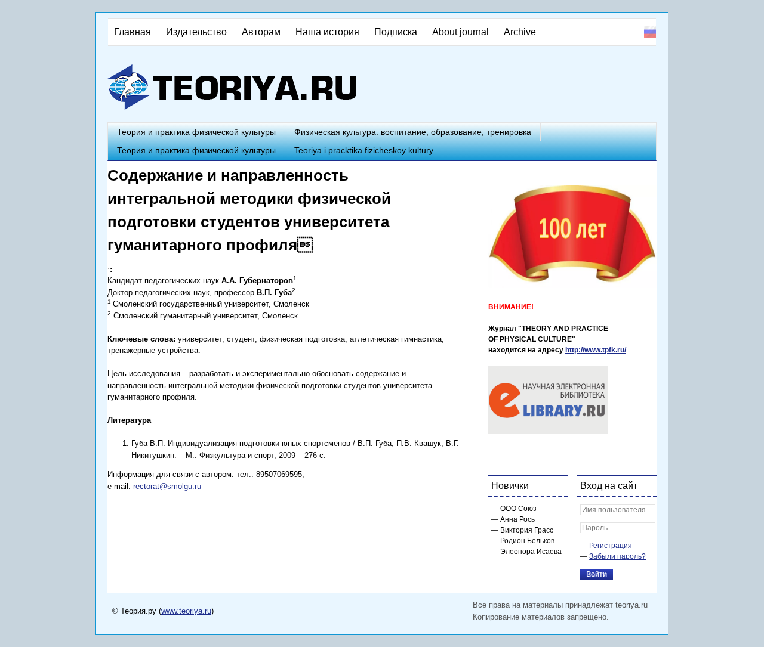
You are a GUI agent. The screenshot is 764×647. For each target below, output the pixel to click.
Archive (520, 32)
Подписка (395, 32)
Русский (650, 32)
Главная (132, 32)
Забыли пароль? (617, 556)
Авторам (261, 32)
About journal (460, 32)
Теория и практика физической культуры (196, 132)
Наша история (327, 32)
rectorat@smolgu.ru (167, 486)
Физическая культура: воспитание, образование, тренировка (412, 132)
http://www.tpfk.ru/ (595, 350)
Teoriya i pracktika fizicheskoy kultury (363, 150)
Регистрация (610, 545)
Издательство (196, 32)
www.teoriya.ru (186, 610)
